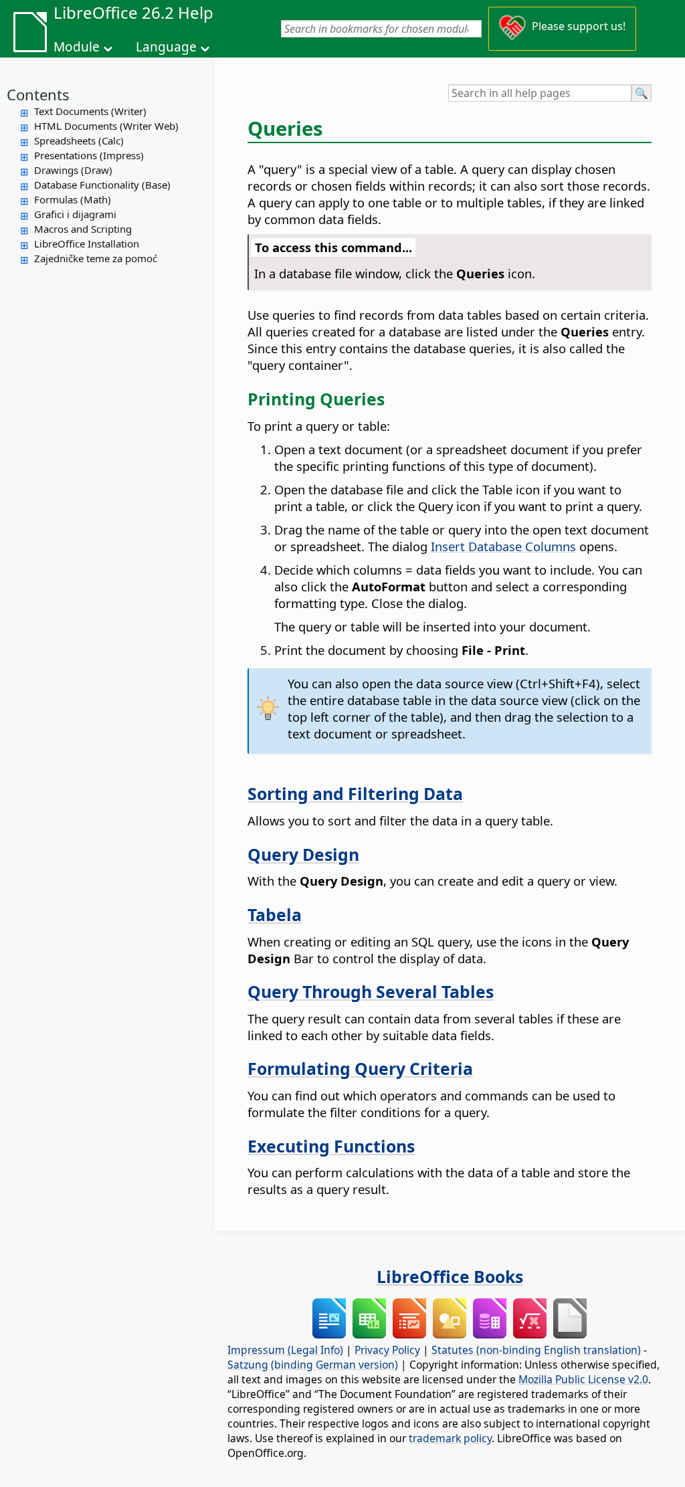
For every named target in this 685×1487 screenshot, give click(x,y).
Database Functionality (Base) (102, 184)
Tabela (275, 914)
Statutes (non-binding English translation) (536, 1350)
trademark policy (450, 1438)
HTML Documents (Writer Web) (106, 125)
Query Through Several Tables (371, 991)
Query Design (303, 854)
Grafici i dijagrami (75, 214)
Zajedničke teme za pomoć (95, 258)
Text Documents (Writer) (90, 111)
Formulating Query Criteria (360, 1068)
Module (77, 47)
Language (166, 47)
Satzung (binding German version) (312, 1364)
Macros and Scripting (83, 228)
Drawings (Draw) (73, 170)
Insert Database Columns (503, 546)
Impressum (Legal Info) (285, 1350)
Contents (38, 94)
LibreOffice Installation (86, 243)
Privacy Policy (387, 1350)
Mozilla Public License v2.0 (583, 1379)
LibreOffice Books (450, 1276)
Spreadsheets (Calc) (79, 140)
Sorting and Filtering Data (355, 793)
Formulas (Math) (72, 199)
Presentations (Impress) (89, 155)
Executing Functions (331, 1145)
